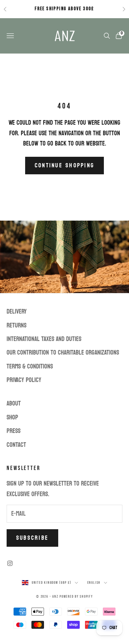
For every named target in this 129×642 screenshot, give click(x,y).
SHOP (12, 417)
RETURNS (16, 325)
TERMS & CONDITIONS (30, 366)
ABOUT (14, 403)
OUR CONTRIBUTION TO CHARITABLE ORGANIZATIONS (63, 352)
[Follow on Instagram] (10, 563)
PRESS (14, 431)
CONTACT (16, 444)
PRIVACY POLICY (24, 380)
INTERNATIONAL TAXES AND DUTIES (44, 339)
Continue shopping (64, 165)
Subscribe (32, 538)
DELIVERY (17, 311)
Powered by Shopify (76, 596)
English (94, 582)
